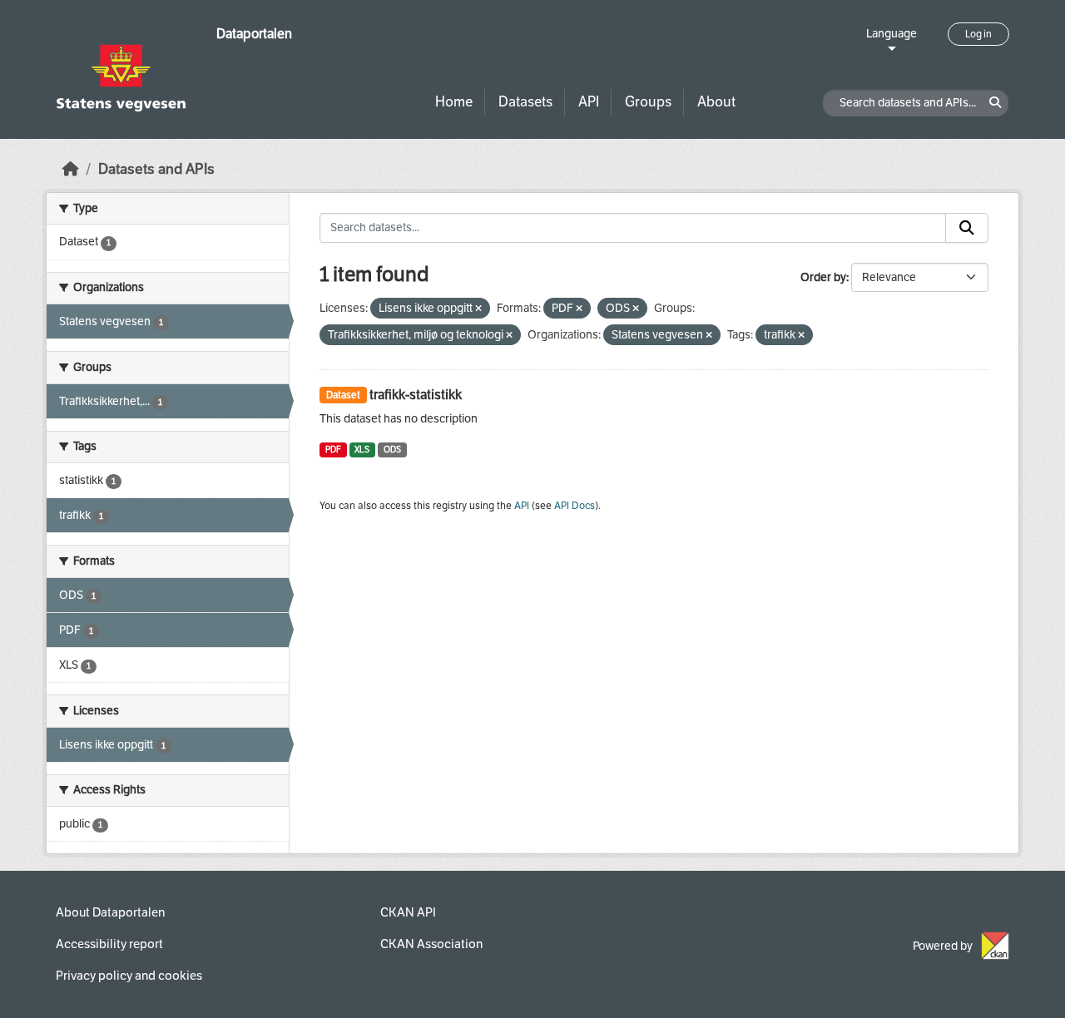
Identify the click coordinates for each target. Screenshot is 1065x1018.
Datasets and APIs (156, 169)
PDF (333, 449)
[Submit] (966, 228)
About (716, 102)
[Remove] (478, 309)
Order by (823, 277)
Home (454, 102)
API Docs (574, 505)
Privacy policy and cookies (129, 975)
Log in (978, 34)
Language (891, 34)
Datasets (525, 102)
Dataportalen (254, 34)
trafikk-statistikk (415, 395)
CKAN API (408, 912)
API (588, 102)
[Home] (70, 169)
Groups (648, 102)
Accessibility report (109, 943)
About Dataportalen (110, 912)
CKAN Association (431, 943)
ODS (392, 449)
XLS (361, 449)
